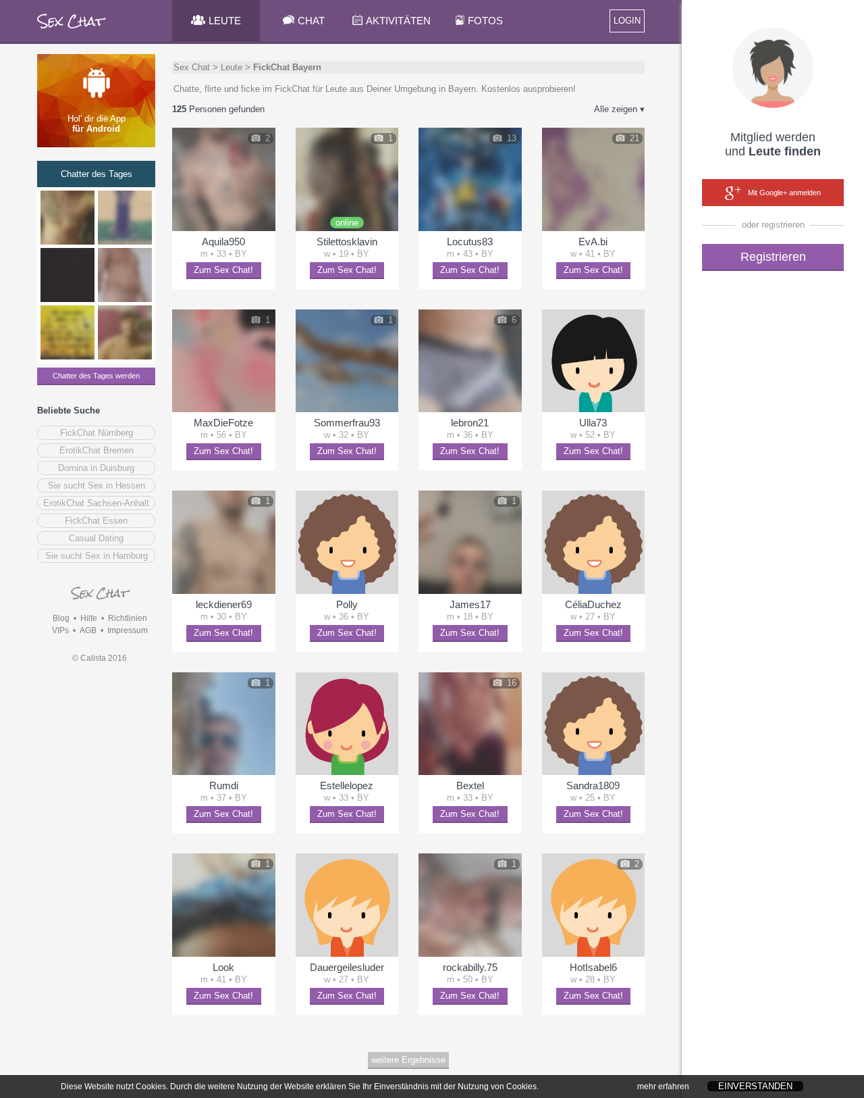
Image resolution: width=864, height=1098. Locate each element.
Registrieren (773, 257)
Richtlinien (127, 618)
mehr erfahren (663, 1086)
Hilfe (88, 618)
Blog (61, 618)
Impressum (127, 630)
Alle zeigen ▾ (619, 109)
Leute (231, 67)
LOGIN (627, 21)
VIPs (60, 630)
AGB (88, 630)
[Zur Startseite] (72, 30)
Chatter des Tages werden (96, 376)
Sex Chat (191, 67)
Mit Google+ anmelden (784, 193)
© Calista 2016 (99, 658)
